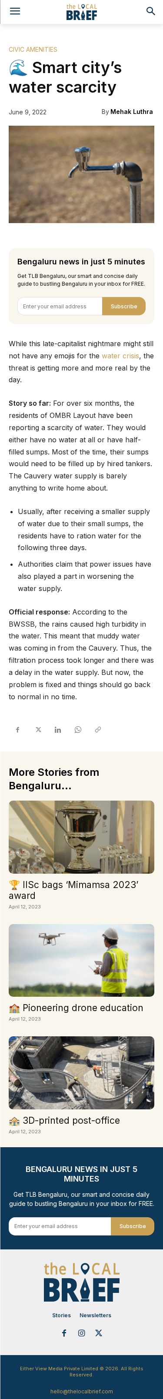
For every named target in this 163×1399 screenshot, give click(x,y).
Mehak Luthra (131, 111)
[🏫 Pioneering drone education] (81, 960)
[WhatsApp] (77, 729)
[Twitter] (37, 729)
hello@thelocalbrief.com (81, 1391)
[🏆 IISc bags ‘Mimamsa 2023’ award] (81, 837)
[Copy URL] (97, 729)
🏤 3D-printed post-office (64, 1120)
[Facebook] (17, 729)
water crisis (120, 355)
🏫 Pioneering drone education (76, 1007)
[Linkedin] (57, 729)
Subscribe (124, 306)
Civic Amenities (33, 49)
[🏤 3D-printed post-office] (81, 1072)
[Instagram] (81, 1333)
